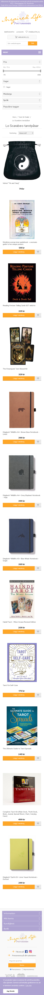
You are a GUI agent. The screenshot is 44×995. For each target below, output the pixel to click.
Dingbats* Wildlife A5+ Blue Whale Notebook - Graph (21, 560)
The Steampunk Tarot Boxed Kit (15, 369)
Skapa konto (9, 32)
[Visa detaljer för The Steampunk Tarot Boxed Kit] (22, 346)
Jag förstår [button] (11, 991)
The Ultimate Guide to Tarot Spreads (17, 749)
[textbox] (17, 43)
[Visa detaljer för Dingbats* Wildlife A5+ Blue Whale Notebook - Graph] (22, 536)
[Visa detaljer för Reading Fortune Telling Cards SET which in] (22, 283)
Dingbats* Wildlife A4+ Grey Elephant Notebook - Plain (21, 496)
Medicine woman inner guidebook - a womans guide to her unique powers (20, 243)
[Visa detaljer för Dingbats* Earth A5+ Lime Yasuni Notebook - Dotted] (22, 854)
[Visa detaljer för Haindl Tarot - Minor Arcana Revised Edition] (22, 599)
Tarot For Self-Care (10, 685)
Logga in (19, 32)
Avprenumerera (29, 969)
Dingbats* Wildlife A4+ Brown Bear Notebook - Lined (21, 433)
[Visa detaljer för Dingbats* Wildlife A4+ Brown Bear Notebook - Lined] (22, 409)
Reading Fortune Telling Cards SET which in (19, 305)
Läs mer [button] (29, 985)
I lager (8, 87)
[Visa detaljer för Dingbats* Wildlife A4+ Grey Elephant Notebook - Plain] (22, 473)
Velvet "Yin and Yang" (11, 183)
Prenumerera (16, 969)
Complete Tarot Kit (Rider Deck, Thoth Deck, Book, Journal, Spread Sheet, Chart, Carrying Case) (20, 814)
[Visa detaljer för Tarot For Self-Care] (22, 662)
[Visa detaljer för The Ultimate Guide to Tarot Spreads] (22, 726)
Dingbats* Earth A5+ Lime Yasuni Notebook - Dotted (20, 878)
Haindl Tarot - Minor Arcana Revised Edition (19, 622)
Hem (14, 117)
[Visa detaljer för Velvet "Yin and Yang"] (22, 160)
